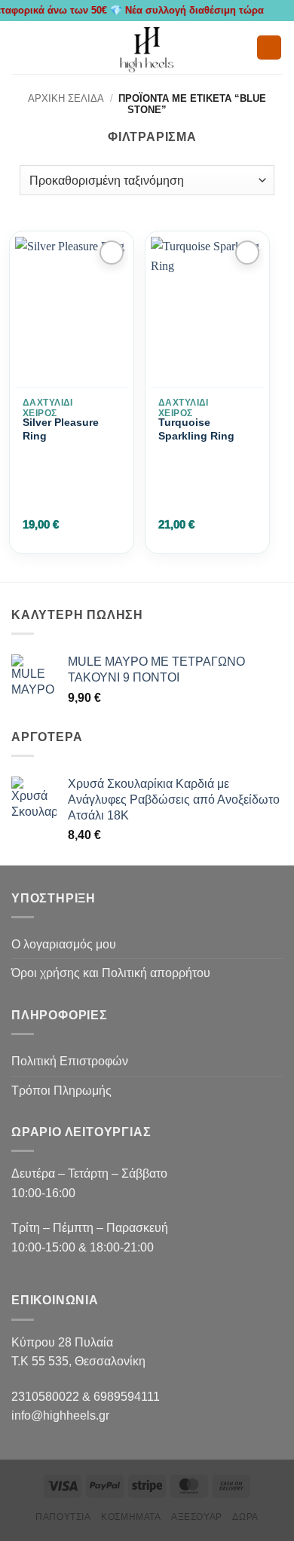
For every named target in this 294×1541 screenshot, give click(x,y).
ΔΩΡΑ (245, 1517)
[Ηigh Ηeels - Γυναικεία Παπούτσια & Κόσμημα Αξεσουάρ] (147, 47)
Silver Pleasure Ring (61, 429)
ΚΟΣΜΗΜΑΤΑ (131, 1517)
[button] (20, 47)
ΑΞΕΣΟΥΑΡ (196, 1517)
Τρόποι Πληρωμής (61, 1090)
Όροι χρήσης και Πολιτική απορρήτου (110, 973)
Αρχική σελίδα (66, 98)
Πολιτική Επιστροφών (69, 1061)
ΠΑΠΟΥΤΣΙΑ (63, 1517)
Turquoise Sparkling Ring (196, 429)
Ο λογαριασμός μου (63, 944)
